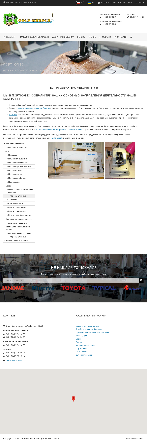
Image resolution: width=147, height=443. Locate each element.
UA (92, 3)
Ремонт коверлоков (17, 207)
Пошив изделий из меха (19, 166)
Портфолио (19, 71)
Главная (10, 37)
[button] (73, 399)
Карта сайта (81, 351)
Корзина (104, 3)
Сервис (81, 37)
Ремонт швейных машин (19, 215)
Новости (106, 37)
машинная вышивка (17, 147)
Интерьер (12, 155)
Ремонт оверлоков (17, 211)
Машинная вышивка (63, 37)
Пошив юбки (14, 182)
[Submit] (141, 280)
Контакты (121, 37)
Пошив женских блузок (18, 162)
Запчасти (12, 200)
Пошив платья (15, 174)
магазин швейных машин (34, 37)
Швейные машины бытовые (18, 219)
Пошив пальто (15, 170)
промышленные (15, 203)
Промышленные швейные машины (56, 71)
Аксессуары (81, 335)
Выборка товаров (84, 355)
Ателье (92, 37)
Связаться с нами (14, 360)
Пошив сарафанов (17, 178)
